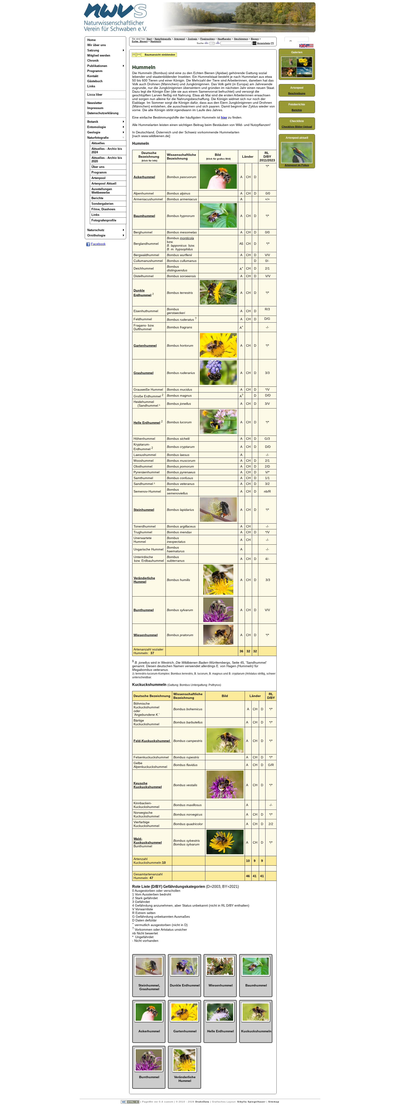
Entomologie (96, 127)
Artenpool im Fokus (297, 165)
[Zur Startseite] (115, 31)
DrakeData (202, 1101)
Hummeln (155, 41)
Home (91, 40)
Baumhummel (144, 216)
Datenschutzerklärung (103, 113)
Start (149, 39)
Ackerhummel (144, 177)
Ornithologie (96, 235)
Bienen (255, 39)
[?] (272, 43)
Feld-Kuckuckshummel (152, 741)
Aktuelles (98, 143)
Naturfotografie (98, 137)
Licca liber (94, 94)
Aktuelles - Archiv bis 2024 (106, 150)
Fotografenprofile (103, 220)
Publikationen (97, 66)
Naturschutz (95, 230)
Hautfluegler (224, 39)
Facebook (98, 244)
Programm (95, 71)
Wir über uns (96, 45)
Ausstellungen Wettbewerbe (101, 190)
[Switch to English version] (306, 46)
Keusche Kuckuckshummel (148, 785)
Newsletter (94, 103)
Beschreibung (296, 93)
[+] (134, 54)
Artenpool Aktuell (103, 183)
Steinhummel (144, 510)
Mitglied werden (98, 55)
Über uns (97, 167)
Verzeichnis (263, 43)
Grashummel (143, 373)
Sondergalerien (102, 203)
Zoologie (192, 39)
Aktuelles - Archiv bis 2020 (106, 159)
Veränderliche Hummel (144, 580)
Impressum (95, 108)
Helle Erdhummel (147, 422)
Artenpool (98, 178)
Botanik (92, 121)
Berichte (97, 198)
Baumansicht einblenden (160, 54)
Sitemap (273, 1101)
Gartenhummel (145, 345)
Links (91, 86)
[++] (139, 54)
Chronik (93, 60)
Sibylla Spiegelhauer (251, 1101)
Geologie (93, 132)
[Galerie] (296, 76)
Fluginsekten (207, 39)
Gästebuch (95, 81)
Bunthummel (144, 610)
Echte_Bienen (140, 41)
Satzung (93, 50)
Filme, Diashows (103, 209)
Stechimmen (241, 39)
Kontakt (92, 76)
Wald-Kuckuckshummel (148, 840)
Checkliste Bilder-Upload (297, 126)
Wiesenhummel (146, 635)
